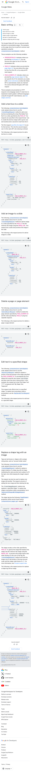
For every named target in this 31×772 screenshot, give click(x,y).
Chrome (3, 747)
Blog (2, 726)
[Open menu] (2, 2)
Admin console (5, 711)
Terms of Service (5, 704)
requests (6, 149)
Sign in (27, 2)
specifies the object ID (17, 125)
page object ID (9, 68)
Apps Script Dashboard (7, 714)
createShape (9, 152)
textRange (10, 421)
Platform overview (6, 694)
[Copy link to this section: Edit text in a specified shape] (3, 365)
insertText (9, 194)
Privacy (8, 764)
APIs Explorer (4, 719)
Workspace (18, 2)
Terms (3, 764)
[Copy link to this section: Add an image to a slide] (24, 214)
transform (12, 176)
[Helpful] (11, 17)
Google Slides (6, 7)
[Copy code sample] (28, 145)
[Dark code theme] (28, 137)
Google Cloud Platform (7, 752)
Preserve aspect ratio (20, 563)
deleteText (9, 418)
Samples (5, 14)
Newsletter (4, 729)
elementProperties (13, 157)
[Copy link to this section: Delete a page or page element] (3, 304)
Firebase (3, 750)
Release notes (5, 699)
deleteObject (10, 341)
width (11, 162)
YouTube (3, 734)
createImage (9, 252)
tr (9, 609)
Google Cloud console (6, 717)
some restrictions (13, 81)
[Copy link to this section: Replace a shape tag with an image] (8, 455)
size (10, 160)
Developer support (6, 702)
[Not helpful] (14, 17)
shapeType (10, 155)
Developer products (6, 697)
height (12, 168)
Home (2, 12)
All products (4, 757)
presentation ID (15, 59)
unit (12, 165)
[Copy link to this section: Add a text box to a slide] (24, 104)
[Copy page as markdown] (19, 25)
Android (3, 744)
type (10, 423)
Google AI (3, 755)
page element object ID (18, 77)
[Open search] (23, 2)
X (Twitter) (4, 731)
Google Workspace (11, 12)
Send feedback (7, 21)
